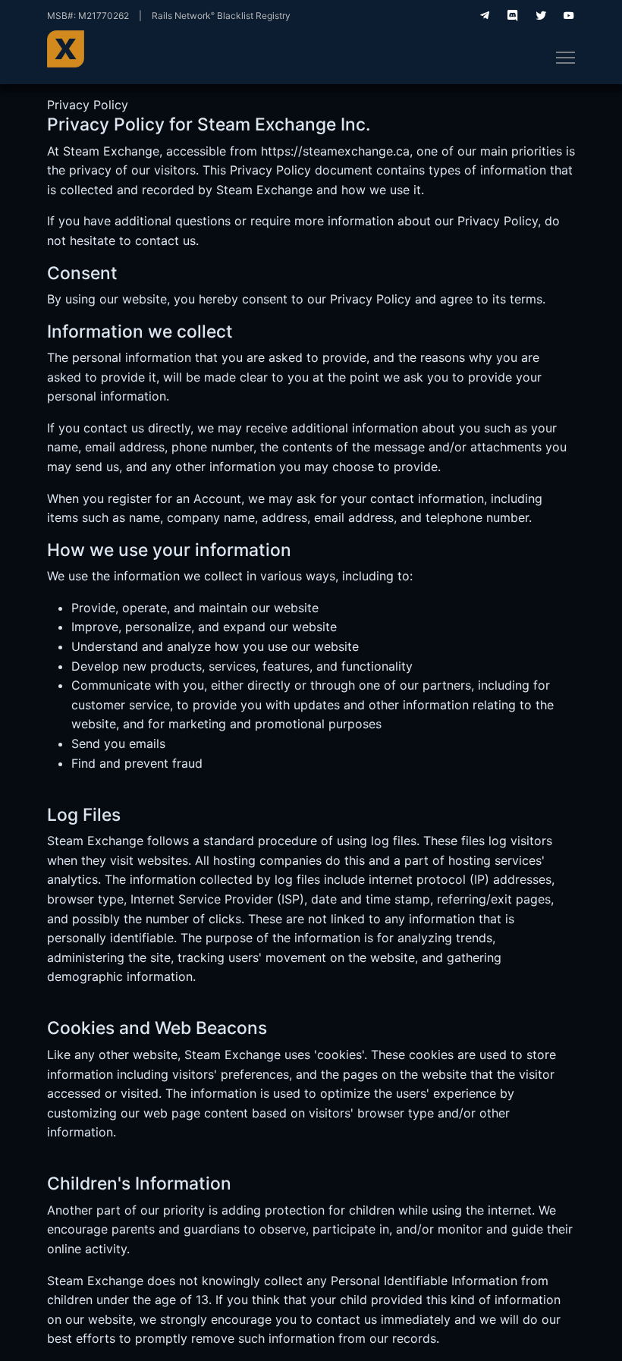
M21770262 (103, 15)
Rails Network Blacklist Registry (221, 15)
